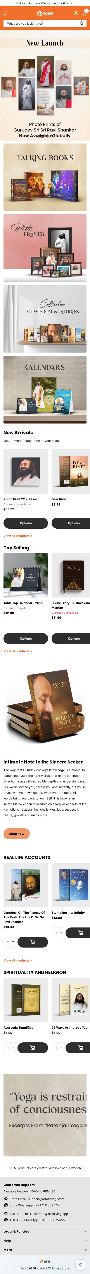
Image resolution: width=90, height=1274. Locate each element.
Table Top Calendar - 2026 (23, 603)
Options (26, 523)
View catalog (6, 13)
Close (45, 1231)
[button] (14, 938)
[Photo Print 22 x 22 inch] (25, 471)
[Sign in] (76, 13)
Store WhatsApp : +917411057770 (34, 1205)
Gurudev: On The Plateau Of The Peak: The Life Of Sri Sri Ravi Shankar (24, 917)
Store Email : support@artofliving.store (37, 1199)
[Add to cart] (32, 942)
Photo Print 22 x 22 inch (21, 499)
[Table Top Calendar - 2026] (25, 575)
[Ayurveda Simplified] (25, 1000)
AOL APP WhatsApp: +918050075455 (37, 1220)
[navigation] (38, 136)
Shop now (16, 833)
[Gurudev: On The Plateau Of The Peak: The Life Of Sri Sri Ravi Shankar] (25, 885)
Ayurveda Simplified (18, 1027)
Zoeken (82, 23)
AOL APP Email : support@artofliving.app (39, 1214)
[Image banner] (45, 1115)
